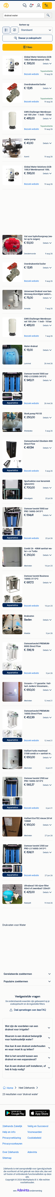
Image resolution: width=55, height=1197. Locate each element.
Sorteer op (24, 24)
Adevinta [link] (32, 1152)
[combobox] (24, 15)
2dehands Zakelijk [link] (12, 1126)
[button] (31, 5)
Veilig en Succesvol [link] (38, 1126)
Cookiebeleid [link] (34, 1137)
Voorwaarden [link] (35, 1132)
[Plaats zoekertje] (47, 5)
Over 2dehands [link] (10, 1152)
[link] (6, 5)
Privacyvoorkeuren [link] (12, 1143)
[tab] (6, 30)
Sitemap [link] (6, 1157)
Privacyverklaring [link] (11, 1137)
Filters (29, 47)
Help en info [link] (8, 1132)
